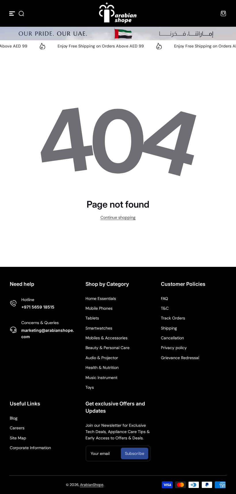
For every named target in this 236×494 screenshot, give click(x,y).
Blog (14, 418)
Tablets (92, 318)
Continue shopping (118, 217)
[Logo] (118, 13)
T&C (165, 308)
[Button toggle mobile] (12, 13)
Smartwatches (98, 328)
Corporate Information (30, 447)
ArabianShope (91, 484)
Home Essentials (100, 298)
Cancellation (172, 337)
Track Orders (173, 318)
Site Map (18, 438)
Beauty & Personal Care (107, 347)
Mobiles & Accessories (106, 337)
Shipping (169, 328)
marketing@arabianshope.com (47, 333)
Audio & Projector (101, 357)
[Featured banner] (118, 33)
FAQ (164, 298)
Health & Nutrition (102, 367)
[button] (21, 13)
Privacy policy (174, 347)
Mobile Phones (99, 308)
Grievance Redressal (180, 357)
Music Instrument (101, 377)
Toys (89, 387)
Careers (17, 427)
